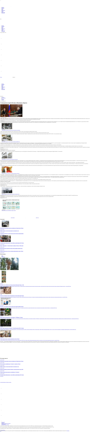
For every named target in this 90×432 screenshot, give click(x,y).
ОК (0, 431)
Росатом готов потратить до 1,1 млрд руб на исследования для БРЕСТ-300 (11, 141)
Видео (2, 86)
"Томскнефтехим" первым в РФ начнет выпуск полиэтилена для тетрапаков (11, 130)
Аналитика (3, 26)
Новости (3, 7)
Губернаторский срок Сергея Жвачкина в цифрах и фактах (9, 210)
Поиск (1, 77)
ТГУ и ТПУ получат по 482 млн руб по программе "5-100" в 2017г (10, 159)
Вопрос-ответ (3, 12)
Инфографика (3, 10)
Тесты (2, 11)
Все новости (1, 376)
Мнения (3, 8)
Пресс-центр (3, 31)
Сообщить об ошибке (8, 382)
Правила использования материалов (6, 423)
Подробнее (68, 430)
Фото (2, 27)
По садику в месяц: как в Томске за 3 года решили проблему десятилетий (10, 173)
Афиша (2, 29)
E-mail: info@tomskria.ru (3, 382)
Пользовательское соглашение (5, 424)
